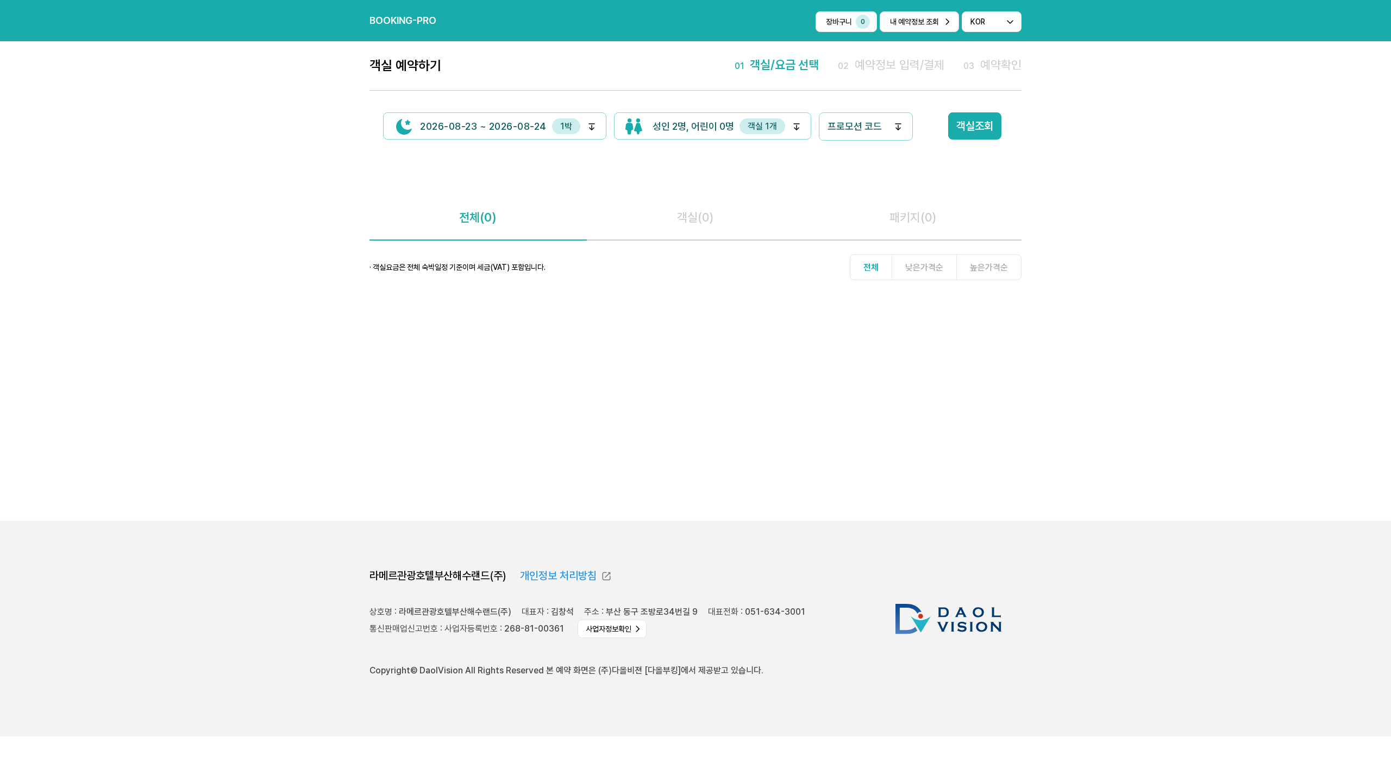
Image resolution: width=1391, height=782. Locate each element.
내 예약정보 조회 (914, 21)
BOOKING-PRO (402, 20)
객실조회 (974, 126)
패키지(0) (912, 217)
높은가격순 (989, 267)
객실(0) (695, 217)
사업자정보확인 (608, 629)
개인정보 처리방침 (558, 575)
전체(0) (478, 217)
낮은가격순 (924, 267)
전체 (871, 267)
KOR (977, 21)
